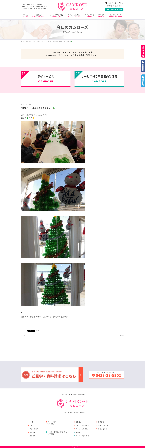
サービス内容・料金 (56, 16)
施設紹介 (38, 16)
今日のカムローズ (115, 16)
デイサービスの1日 (74, 16)
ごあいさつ (33, 425)
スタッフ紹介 (89, 16)
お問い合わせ (102, 429)
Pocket (38, 330)
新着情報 (101, 422)
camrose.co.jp (68, 447)
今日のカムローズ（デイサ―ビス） (37, 41)
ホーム (25, 16)
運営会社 (32, 436)
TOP (22, 41)
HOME (32, 422)
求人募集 (101, 16)
